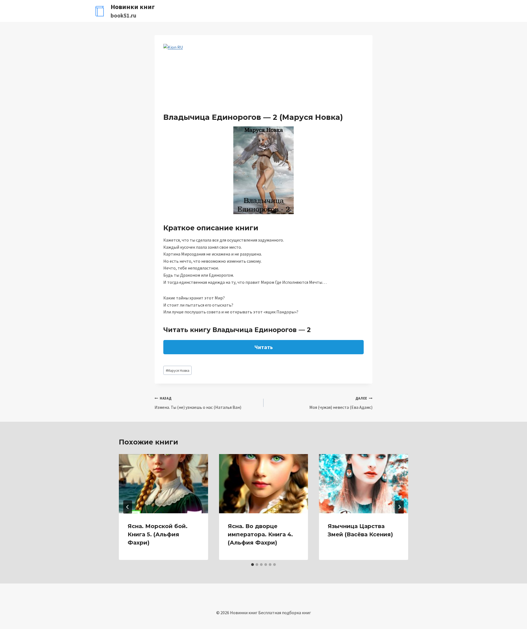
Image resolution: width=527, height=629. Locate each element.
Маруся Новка (177, 370)
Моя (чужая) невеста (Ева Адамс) (340, 403)
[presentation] (163, 483)
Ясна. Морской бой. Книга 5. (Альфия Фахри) (157, 534)
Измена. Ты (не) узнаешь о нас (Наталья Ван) (198, 403)
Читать (263, 347)
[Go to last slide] (127, 507)
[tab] (252, 564)
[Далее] (399, 507)
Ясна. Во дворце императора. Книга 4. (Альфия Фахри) (260, 534)
